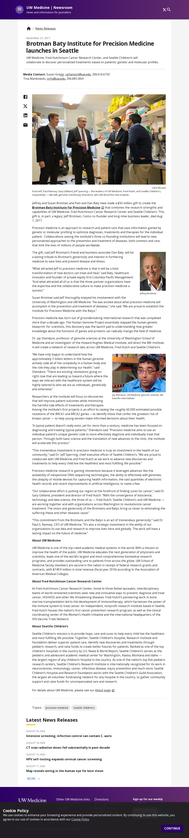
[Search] (169, 10)
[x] (164, 9)
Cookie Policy (80, 819)
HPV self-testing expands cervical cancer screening (64, 759)
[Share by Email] (25, 125)
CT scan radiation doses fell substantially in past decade (68, 748)
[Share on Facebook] (25, 97)
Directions (101, 799)
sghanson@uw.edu (78, 74)
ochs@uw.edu (56, 79)
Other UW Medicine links (73, 799)
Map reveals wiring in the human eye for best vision (64, 771)
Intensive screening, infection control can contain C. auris (69, 736)
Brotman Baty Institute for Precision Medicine (66, 207)
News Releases (45, 28)
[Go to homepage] (28, 28)
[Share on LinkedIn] (25, 115)
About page (103, 690)
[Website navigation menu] (19, 9)
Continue (172, 828)
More (33, 779)
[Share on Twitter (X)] (25, 106)
